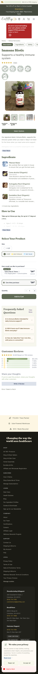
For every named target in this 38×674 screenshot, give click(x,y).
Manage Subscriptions (10, 484)
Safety (30, 44)
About (5, 517)
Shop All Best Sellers (10, 455)
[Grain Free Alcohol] (5, 76)
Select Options (19, 131)
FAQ (4, 552)
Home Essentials (8, 462)
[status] (19, 669)
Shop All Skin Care (9, 458)
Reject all (11, 663)
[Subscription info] (19, 271)
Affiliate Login (7, 531)
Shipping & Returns (9, 546)
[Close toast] (2, 667)
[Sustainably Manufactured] (20, 68)
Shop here (19, 9)
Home (4, 41)
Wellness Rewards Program (12, 534)
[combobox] (15, 19)
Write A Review (19, 384)
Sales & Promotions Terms (11, 568)
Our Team (6, 520)
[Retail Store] (19, 19)
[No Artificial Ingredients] (27, 68)
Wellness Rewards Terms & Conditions (16, 574)
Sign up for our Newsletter (12, 509)
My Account (7, 549)
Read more (7, 658)
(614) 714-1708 (12, 599)
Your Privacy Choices (10, 578)
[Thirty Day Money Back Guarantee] (12, 68)
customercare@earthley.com (16, 602)
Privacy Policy (7, 561)
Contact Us (7, 542)
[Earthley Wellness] (7, 19)
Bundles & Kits (8, 465)
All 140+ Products (9, 451)
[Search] (14, 19)
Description (7, 44)
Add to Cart (19, 296)
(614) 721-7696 (12, 616)
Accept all (26, 663)
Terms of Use (7, 564)
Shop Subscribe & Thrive (11, 480)
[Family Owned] (5, 68)
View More (6, 151)
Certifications (7, 524)
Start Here (6, 492)
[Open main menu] (34, 19)
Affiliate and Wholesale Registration (15, 468)
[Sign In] (24, 19)
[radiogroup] (19, 277)
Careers (6, 527)
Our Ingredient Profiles (10, 502)
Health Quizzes (8, 495)
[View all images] (31, 85)
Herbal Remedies (14, 41)
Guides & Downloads (10, 505)
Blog (4, 499)
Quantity (5, 290)
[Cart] (28, 19)
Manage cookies (8, 581)
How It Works (7, 477)
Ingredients (20, 44)
